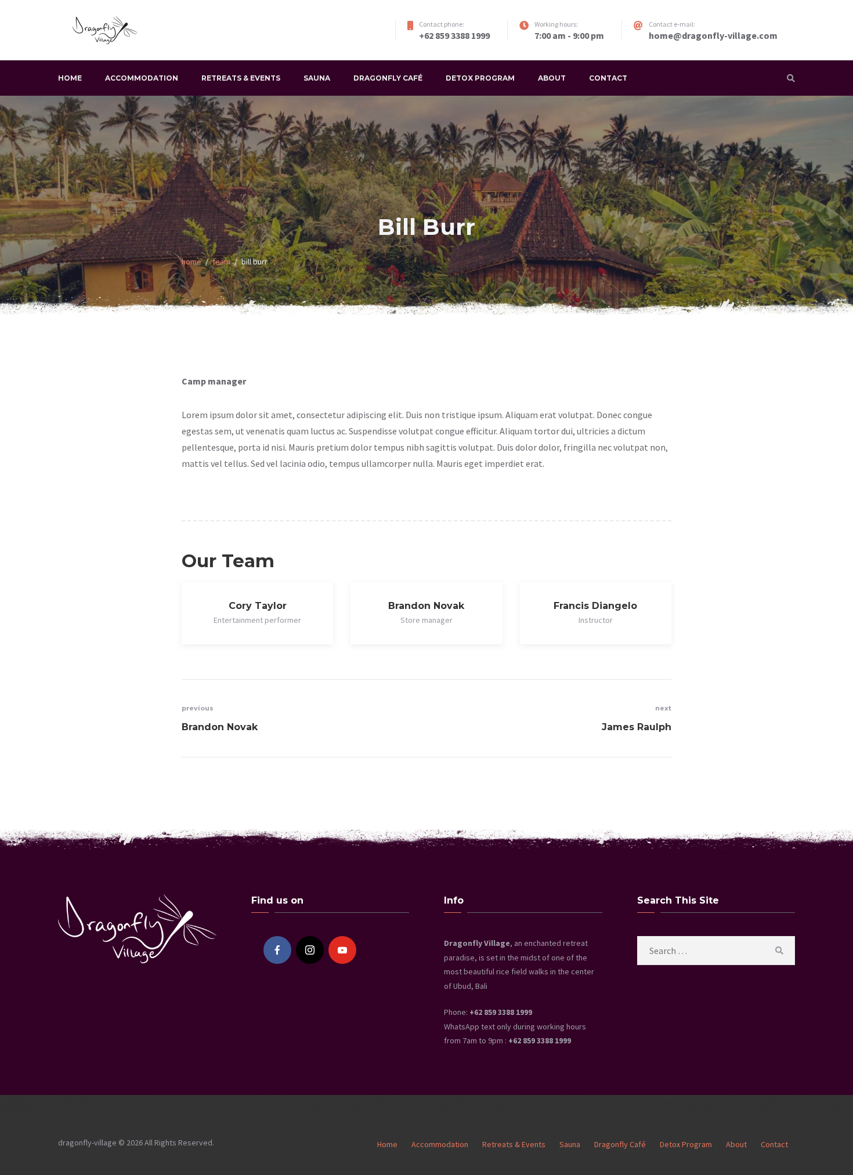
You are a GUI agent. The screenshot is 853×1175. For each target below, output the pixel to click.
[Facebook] (277, 950)
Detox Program (480, 78)
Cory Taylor (258, 605)
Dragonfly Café (387, 78)
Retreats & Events (240, 78)
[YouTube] (342, 950)
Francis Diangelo (595, 605)
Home (70, 78)
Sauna (316, 78)
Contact (608, 78)
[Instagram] (310, 950)
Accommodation (141, 78)
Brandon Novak (426, 605)
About (552, 78)
